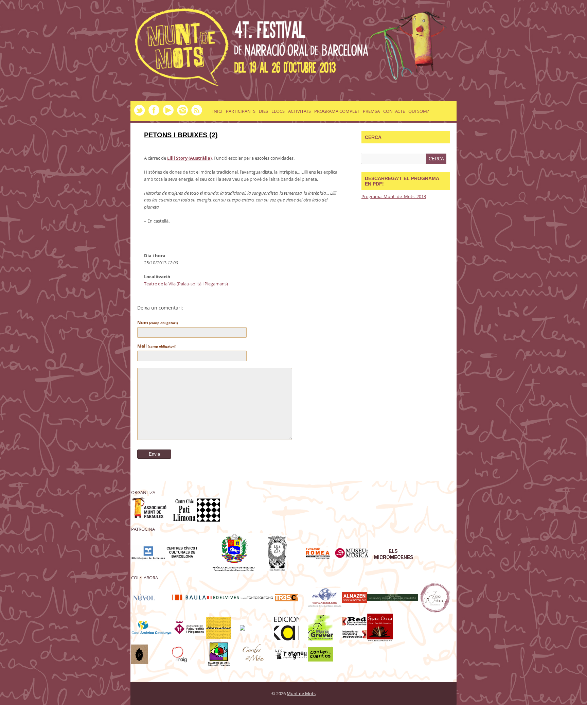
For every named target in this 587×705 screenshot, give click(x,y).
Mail (156, 346)
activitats (299, 111)
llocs (278, 111)
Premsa (371, 111)
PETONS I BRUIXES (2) (181, 135)
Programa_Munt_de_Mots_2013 (393, 196)
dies (263, 111)
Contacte (394, 111)
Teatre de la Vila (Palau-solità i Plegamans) (186, 284)
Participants (240, 111)
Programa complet (336, 111)
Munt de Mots (301, 693)
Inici (217, 111)
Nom (157, 322)
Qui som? (418, 111)
